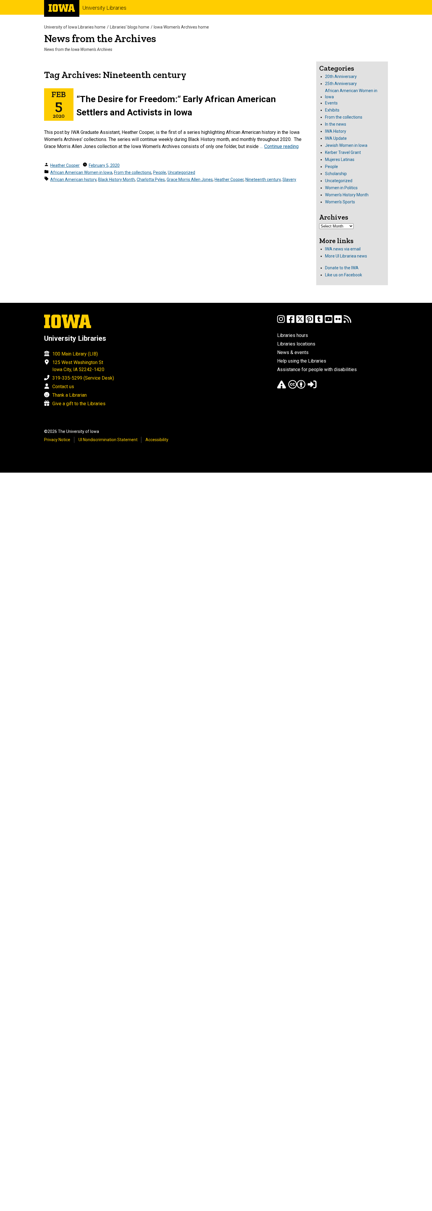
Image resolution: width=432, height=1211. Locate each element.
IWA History (335, 131)
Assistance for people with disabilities (317, 369)
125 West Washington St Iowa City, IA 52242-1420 (78, 366)
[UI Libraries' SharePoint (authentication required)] (312, 387)
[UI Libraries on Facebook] (290, 322)
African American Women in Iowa (81, 172)
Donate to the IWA (342, 267)
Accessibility (156, 439)
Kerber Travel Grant (343, 152)
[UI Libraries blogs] (347, 322)
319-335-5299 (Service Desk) (83, 378)
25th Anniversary (341, 83)
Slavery (289, 179)
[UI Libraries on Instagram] (281, 322)
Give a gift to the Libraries (79, 403)
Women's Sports (340, 202)
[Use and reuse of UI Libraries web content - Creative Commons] (296, 387)
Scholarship (336, 173)
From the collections (132, 172)
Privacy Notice (57, 439)
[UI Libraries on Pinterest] (309, 322)
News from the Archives (100, 38)
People (159, 172)
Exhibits (332, 110)
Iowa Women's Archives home (181, 27)
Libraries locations (296, 344)
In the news (335, 124)
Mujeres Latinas (339, 159)
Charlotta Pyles (151, 179)
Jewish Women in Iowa (346, 145)
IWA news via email (343, 249)
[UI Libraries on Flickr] (338, 322)
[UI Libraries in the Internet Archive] (281, 387)
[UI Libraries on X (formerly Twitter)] (300, 322)
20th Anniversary (341, 76)
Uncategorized (181, 172)
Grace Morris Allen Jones (190, 179)
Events (331, 103)
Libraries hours (292, 335)
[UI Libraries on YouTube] (328, 322)
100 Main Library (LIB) (75, 354)
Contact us (63, 386)
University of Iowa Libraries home (75, 27)
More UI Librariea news (346, 256)
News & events (293, 352)
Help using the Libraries (301, 361)
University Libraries (104, 8)
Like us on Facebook (343, 275)
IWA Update (336, 138)
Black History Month (116, 179)
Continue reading (281, 146)
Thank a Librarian (69, 395)
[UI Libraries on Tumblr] (319, 322)
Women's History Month (347, 194)
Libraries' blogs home (129, 27)
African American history (73, 179)
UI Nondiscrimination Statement (108, 439)
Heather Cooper (65, 165)
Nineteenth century (263, 179)
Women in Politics (341, 187)
